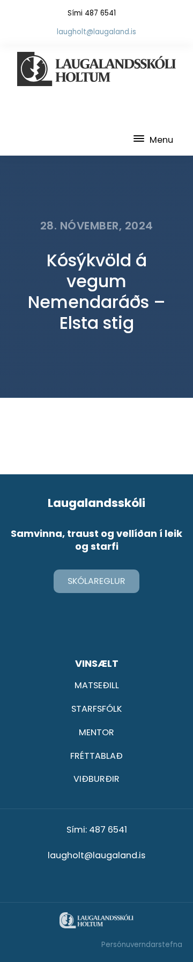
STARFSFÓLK (96, 709)
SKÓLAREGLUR (96, 581)
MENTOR (96, 732)
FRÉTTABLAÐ (96, 756)
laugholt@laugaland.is (96, 32)
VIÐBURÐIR (96, 779)
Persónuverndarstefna (141, 945)
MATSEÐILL (97, 685)
